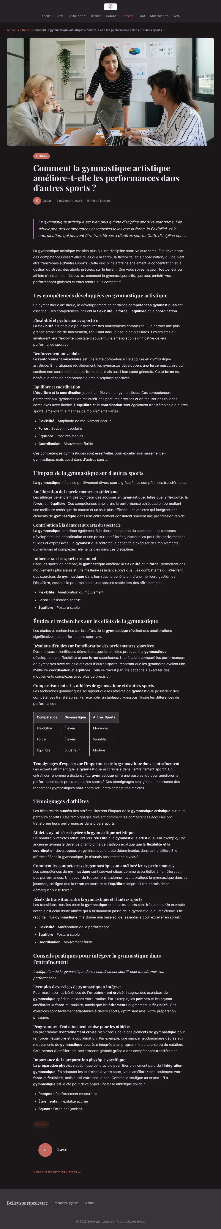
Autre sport (77, 16)
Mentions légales (66, 1203)
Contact (89, 1203)
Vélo (176, 16)
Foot (142, 16)
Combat (112, 16)
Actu (60, 16)
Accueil (46, 16)
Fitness (128, 16)
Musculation (159, 16)
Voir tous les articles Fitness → (57, 1172)
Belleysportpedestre (27, 1203)
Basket (96, 16)
